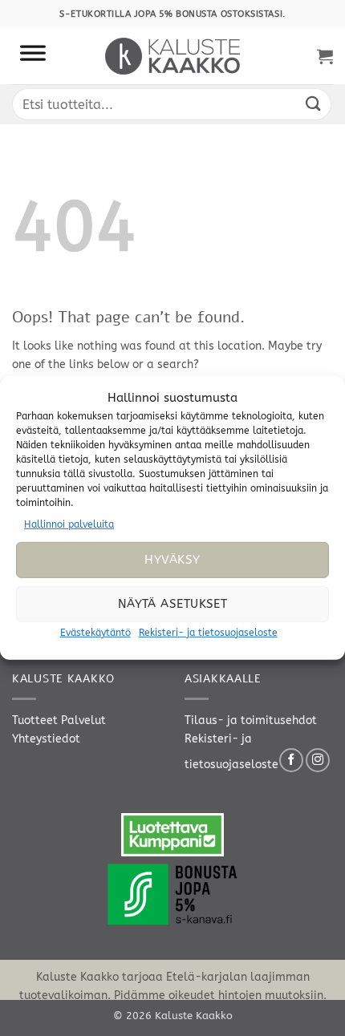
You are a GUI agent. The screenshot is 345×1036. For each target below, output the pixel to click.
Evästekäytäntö (95, 632)
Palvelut (83, 720)
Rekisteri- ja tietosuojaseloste (208, 632)
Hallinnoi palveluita (69, 524)
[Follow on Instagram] (318, 760)
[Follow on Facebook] (291, 760)
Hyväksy (172, 559)
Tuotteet (35, 720)
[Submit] (314, 103)
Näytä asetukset (173, 604)
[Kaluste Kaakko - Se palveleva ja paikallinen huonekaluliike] (173, 56)
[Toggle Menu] (33, 56)
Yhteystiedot (46, 739)
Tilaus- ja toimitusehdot (251, 720)
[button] (325, 56)
